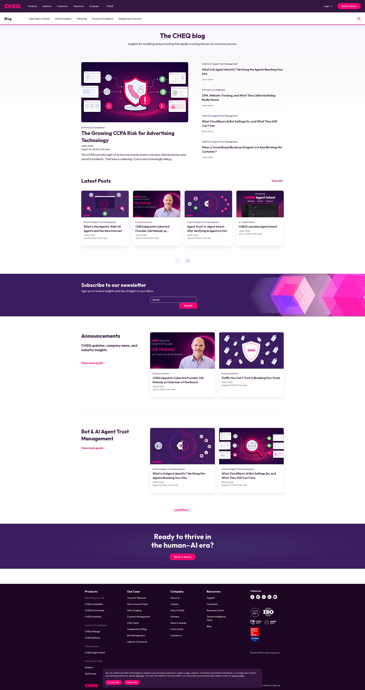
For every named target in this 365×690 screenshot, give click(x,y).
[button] (187, 260)
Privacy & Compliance (102, 18)
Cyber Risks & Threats (39, 18)
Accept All (113, 682)
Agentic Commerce (137, 641)
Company (94, 6)
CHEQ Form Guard (94, 610)
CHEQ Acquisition (94, 604)
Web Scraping (134, 610)
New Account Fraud (137, 604)
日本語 (109, 6)
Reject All (132, 682)
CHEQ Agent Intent (95, 652)
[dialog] (182, 678)
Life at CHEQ (177, 610)
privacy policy (238, 676)
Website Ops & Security (129, 18)
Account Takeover (136, 597)
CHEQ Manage (92, 631)
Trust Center (176, 629)
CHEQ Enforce (92, 637)
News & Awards (178, 622)
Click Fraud (133, 622)
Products (32, 6)
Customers (62, 6)
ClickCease (90, 673)
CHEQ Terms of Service (268, 685)
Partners (175, 616)
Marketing (82, 18)
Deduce (89, 667)
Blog (8, 19)
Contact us (176, 635)
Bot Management (136, 635)
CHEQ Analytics (93, 616)
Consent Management (138, 616)
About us (175, 597)
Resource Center (215, 610)
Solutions (46, 6)
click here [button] (140, 676)
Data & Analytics (63, 18)
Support (211, 597)
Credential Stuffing (137, 629)
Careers (174, 604)
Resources (78, 6)
